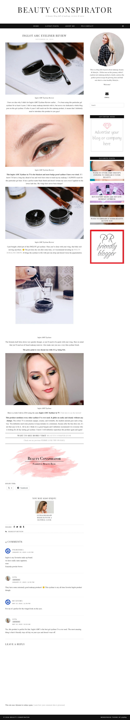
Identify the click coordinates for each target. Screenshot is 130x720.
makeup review (15, 531)
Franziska (18, 550)
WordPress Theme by (114, 717)
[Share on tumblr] (23, 527)
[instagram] (123, 26)
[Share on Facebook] (14, 527)
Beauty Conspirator (65, 9)
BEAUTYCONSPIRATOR (59, 435)
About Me (70, 26)
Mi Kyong (17, 601)
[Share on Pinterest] (20, 527)
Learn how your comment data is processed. (49, 705)
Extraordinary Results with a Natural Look (44, 517)
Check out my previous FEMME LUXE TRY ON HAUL (44, 440)
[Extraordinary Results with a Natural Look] (44, 507)
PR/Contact (87, 26)
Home (36, 26)
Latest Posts (52, 26)
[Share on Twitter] (17, 527)
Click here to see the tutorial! (70, 413)
